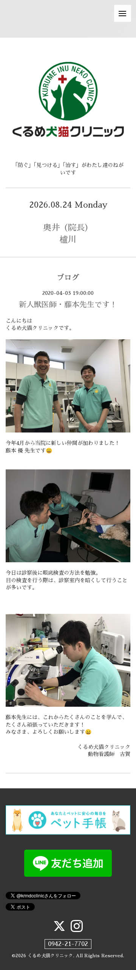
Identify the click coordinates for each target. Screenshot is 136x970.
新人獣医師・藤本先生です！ (68, 304)
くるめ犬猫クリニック (50, 955)
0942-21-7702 (68, 944)
